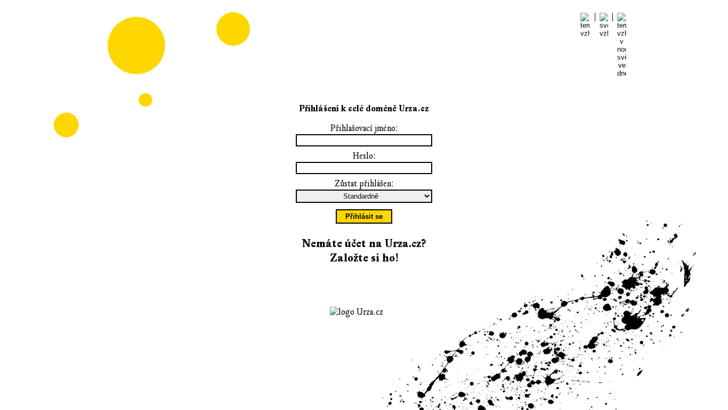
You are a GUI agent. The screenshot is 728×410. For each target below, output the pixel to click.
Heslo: (364, 156)
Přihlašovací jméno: (364, 128)
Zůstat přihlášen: (364, 183)
